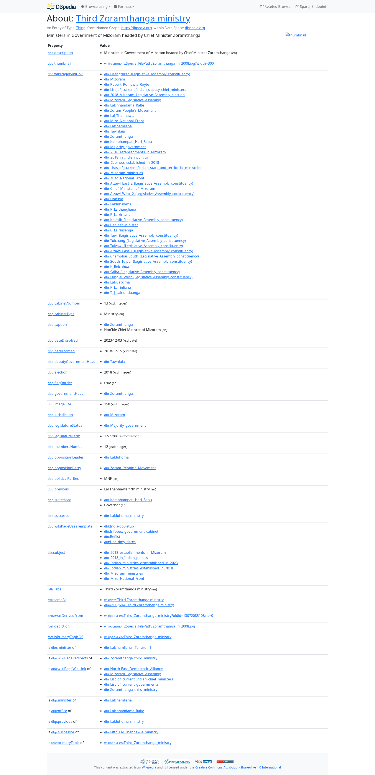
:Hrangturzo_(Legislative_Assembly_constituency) (147, 74)
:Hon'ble (113, 199)
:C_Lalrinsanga (118, 230)
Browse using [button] (96, 6)
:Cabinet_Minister (121, 225)
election (57, 372)
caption (57, 324)
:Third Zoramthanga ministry (134, 599)
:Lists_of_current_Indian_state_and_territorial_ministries (152, 167)
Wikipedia (149, 767)
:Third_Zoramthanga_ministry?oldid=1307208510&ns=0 (158, 615)
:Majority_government (125, 146)
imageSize (59, 404)
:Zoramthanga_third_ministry (130, 658)
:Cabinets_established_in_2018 (131, 162)
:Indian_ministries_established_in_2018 (138, 568)
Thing (81, 27)
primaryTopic (65, 742)
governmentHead (66, 393)
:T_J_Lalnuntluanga (122, 292)
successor (59, 515)
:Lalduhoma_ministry (124, 515)
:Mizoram (114, 79)
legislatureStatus (65, 425)
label (55, 589)
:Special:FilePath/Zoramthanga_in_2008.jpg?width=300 (159, 63)
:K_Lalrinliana (117, 287)
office (59, 710)
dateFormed (61, 351)
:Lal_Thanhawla (119, 115)
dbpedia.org (195, 27)
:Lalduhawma (117, 204)
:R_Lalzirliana (117, 214)
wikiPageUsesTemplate (70, 526)
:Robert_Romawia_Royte (126, 84)
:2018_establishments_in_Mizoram (135, 152)
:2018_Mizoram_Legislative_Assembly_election (144, 94)
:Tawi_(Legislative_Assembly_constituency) (141, 235)
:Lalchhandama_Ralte (124, 105)
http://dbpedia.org (136, 27)
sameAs (57, 599)
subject (56, 552)
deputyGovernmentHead (71, 361)
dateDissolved (63, 340)
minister (61, 647)
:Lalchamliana (118, 126)
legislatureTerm (64, 436)
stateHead (59, 499)
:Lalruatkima (117, 282)
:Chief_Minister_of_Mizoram (129, 188)
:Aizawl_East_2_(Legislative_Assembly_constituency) (148, 183)
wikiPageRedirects (69, 658)
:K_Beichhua (116, 266)
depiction (59, 626)
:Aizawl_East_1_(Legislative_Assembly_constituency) (148, 251)
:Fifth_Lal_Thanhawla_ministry (131, 732)
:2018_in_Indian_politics (126, 157)
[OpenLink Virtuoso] (150, 761)
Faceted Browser (278, 6)
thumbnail (59, 63)
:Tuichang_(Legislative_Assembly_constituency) (145, 240)
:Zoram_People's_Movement (130, 110)
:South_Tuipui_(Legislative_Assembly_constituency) (148, 261)
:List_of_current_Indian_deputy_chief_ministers (145, 89)
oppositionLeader (66, 457)
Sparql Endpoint (312, 6)
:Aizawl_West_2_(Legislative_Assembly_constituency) (149, 193)
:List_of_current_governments (131, 684)
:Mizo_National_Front (124, 120)
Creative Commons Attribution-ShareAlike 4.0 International (238, 767)
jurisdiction (60, 414)
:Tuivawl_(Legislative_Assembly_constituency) (143, 245)
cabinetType (61, 313)
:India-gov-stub (119, 526)
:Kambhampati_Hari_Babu (128, 141)
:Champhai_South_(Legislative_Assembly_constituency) (151, 256)
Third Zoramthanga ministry (133, 18)
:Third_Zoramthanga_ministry (137, 636)
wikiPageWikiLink (65, 74)
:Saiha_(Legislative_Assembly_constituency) (142, 271)
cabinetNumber (64, 303)
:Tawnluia (114, 131)
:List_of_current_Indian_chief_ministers (138, 679)
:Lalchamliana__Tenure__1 (127, 647)
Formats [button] (124, 6)
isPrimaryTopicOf (65, 636)
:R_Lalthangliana (120, 209)
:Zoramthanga (118, 136)
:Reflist (112, 536)
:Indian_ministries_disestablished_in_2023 (141, 562)
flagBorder (60, 382)
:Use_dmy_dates (120, 541)
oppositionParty (64, 467)
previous (58, 489)
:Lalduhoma (116, 457)
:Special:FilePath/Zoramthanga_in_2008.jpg (149, 626)
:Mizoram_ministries (123, 172)
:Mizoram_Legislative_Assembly (132, 100)
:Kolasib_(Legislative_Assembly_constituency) (143, 219)
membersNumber (66, 446)
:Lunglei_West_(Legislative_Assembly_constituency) (148, 277)
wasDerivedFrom (65, 615)
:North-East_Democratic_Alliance (133, 668)
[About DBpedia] (61, 6)
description (60, 52)
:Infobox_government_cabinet (131, 531)
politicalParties (63, 478)
